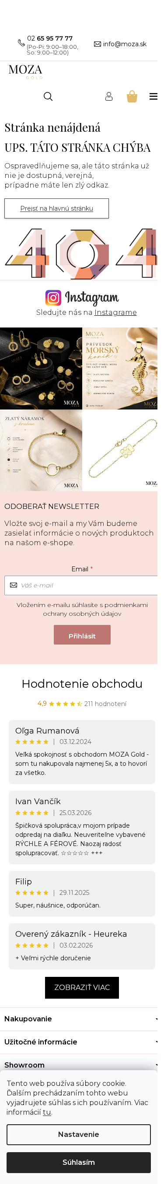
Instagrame (115, 312)
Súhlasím (79, 1162)
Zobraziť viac (82, 987)
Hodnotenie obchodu (82, 684)
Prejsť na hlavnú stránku (56, 208)
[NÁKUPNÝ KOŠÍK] (131, 96)
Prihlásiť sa (82, 635)
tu (47, 1112)
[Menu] (155, 96)
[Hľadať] (48, 96)
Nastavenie (78, 1134)
